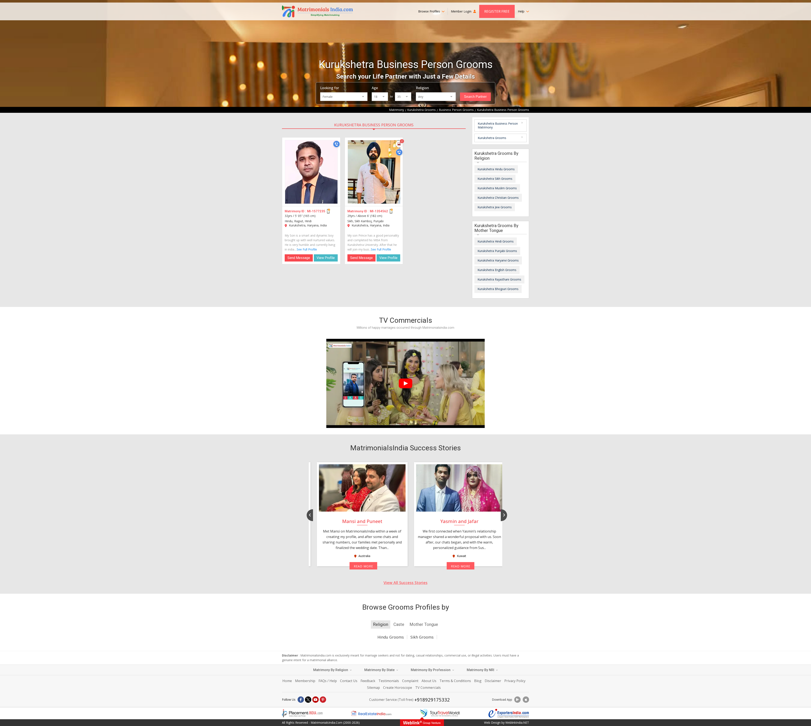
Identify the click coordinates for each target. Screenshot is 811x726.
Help (521, 11)
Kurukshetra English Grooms (497, 270)
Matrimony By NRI (481, 670)
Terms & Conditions (455, 680)
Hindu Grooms (390, 637)
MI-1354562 (379, 211)
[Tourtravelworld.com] (440, 713)
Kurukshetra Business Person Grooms (374, 124)
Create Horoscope (397, 687)
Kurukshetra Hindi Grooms (496, 241)
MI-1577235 (316, 211)
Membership (305, 680)
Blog (478, 680)
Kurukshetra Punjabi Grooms (497, 251)
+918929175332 (432, 699)
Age (375, 88)
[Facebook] (301, 699)
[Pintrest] (323, 699)
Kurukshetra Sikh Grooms (495, 179)
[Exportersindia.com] (509, 713)
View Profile (326, 258)
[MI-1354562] (374, 172)
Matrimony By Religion (331, 670)
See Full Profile (307, 249)
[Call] (336, 144)
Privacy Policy (514, 680)
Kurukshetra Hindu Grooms (496, 169)
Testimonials (388, 680)
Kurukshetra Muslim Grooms (497, 188)
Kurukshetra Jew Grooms (495, 207)
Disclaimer (493, 680)
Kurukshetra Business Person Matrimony (498, 125)
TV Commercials (428, 687)
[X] (308, 699)
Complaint (410, 680)
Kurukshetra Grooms (492, 138)
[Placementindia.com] (302, 713)
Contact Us (348, 680)
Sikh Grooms (422, 637)
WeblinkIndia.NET (517, 723)
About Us (429, 680)
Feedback (368, 680)
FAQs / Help (327, 680)
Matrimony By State (379, 670)
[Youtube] (315, 699)
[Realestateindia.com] (371, 713)
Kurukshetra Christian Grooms (498, 198)
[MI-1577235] (311, 172)
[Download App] (517, 699)
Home (287, 680)
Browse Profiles (429, 11)
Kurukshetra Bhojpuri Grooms (498, 289)
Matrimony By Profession (431, 670)
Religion (422, 88)
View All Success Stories (405, 582)
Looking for (329, 88)
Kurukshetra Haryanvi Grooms (498, 260)
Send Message (298, 258)
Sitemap (373, 687)
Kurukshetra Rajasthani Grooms (499, 279)
